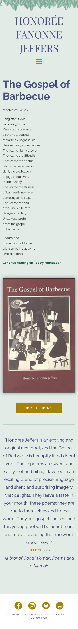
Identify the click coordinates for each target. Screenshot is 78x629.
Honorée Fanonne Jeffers (39, 34)
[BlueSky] (46, 606)
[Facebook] (18, 606)
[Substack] (59, 606)
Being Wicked (39, 618)
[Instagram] (32, 606)
